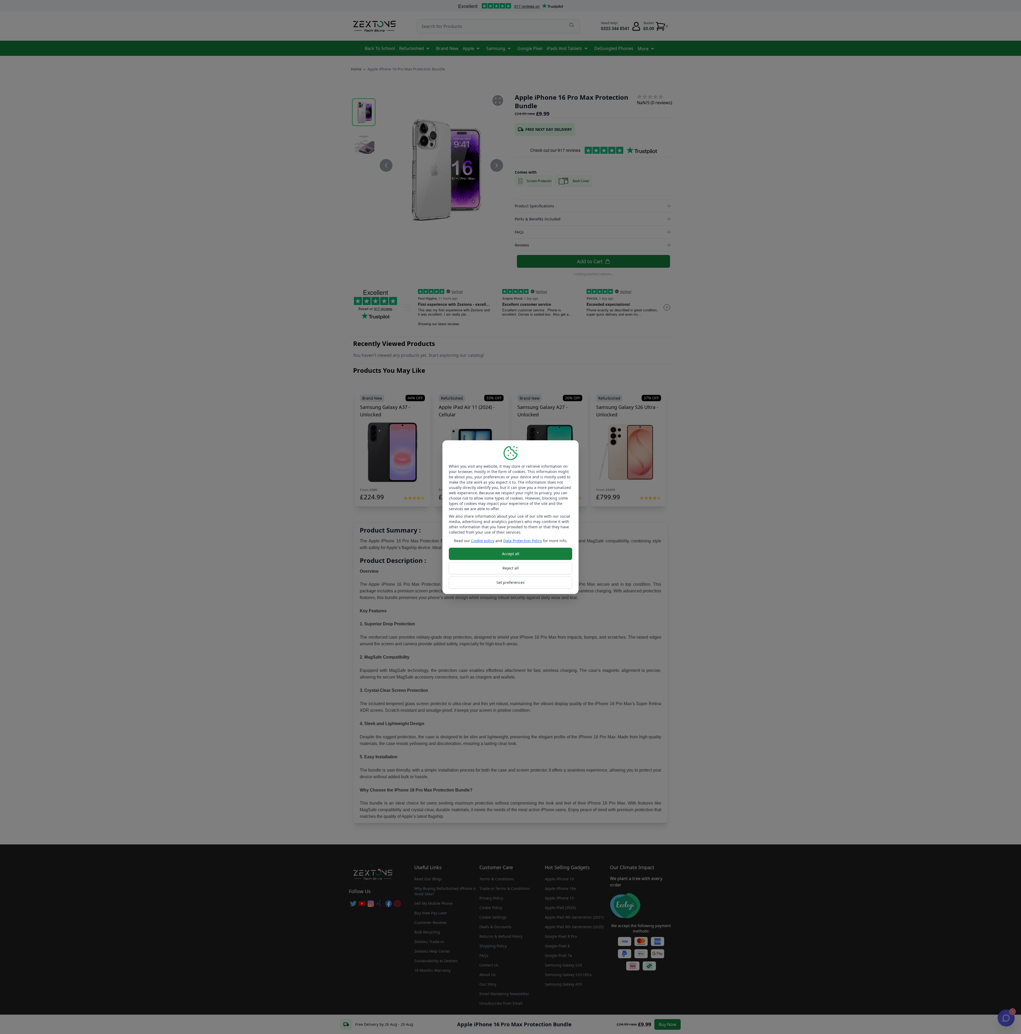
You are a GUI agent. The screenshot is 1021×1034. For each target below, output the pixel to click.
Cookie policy (482, 540)
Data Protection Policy (522, 540)
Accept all (510, 553)
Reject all (511, 568)
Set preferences (510, 582)
